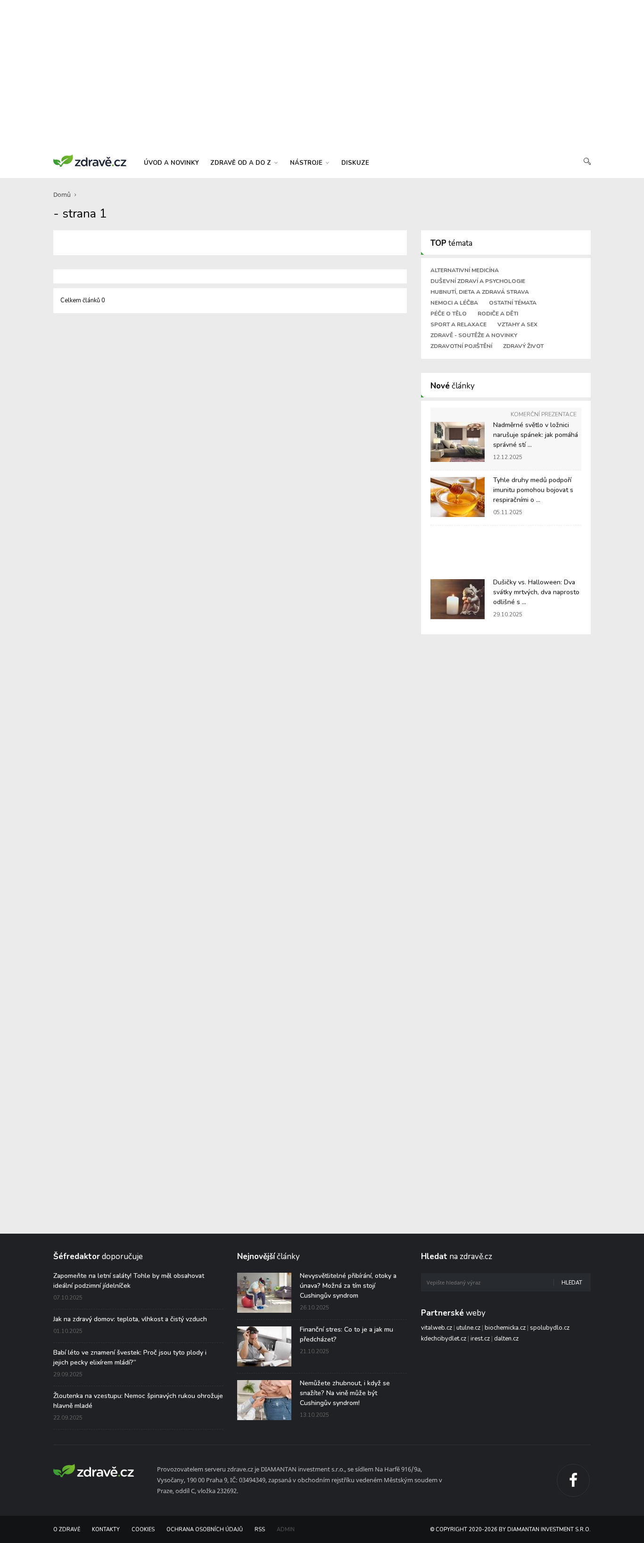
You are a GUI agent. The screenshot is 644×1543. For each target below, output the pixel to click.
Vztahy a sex (517, 324)
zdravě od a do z (241, 163)
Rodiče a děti (498, 313)
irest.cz (480, 1338)
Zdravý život (523, 346)
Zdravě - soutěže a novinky (473, 335)
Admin (286, 1529)
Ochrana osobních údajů (204, 1529)
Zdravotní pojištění (461, 346)
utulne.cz (468, 1328)
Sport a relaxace (458, 324)
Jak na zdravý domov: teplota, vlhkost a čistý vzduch (130, 1319)
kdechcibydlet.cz (443, 1338)
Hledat (571, 1282)
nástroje (307, 163)
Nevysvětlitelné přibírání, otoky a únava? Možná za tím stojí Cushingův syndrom (348, 1285)
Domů (62, 194)
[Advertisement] (322, 75)
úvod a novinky (171, 163)
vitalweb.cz (436, 1328)
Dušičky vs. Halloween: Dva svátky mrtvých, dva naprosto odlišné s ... (536, 592)
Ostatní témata (513, 303)
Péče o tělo (448, 313)
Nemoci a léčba (454, 303)
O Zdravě (66, 1529)
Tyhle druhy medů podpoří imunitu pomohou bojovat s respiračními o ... (533, 490)
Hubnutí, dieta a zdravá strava (479, 292)
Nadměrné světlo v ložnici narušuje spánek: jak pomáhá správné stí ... (535, 434)
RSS (260, 1529)
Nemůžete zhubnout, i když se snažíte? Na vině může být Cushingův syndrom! (345, 1393)
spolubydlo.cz (550, 1328)
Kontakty (106, 1529)
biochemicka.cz (505, 1328)
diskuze (355, 163)
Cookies (143, 1529)
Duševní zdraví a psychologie (477, 281)
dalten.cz (506, 1338)
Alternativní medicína (464, 270)
